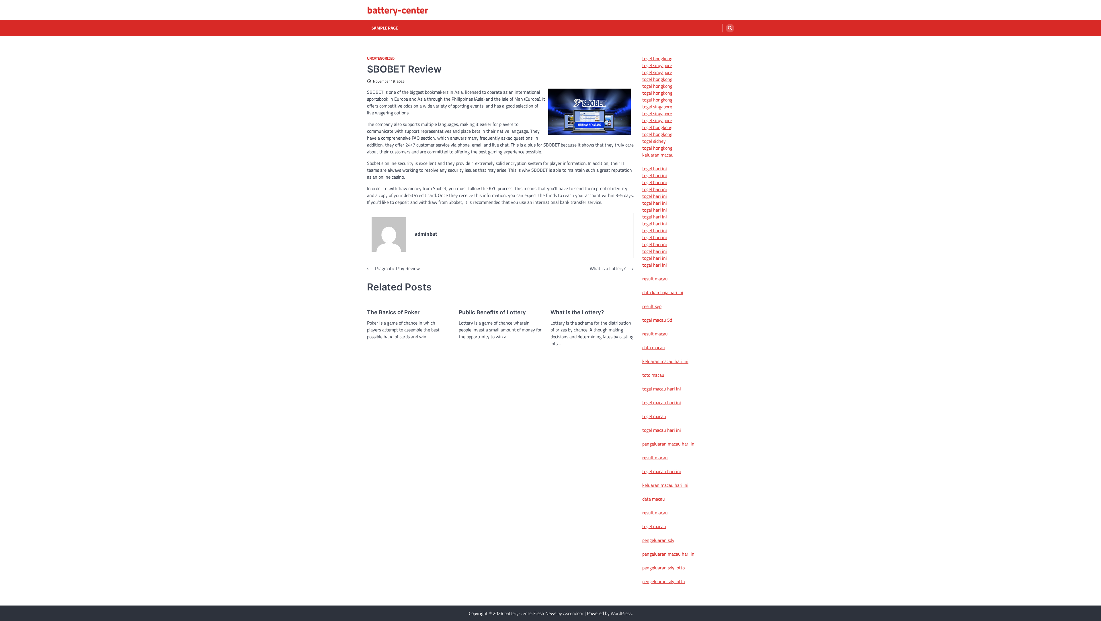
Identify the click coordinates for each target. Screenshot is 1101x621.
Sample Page (385, 28)
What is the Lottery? (577, 312)
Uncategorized (381, 58)
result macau (655, 278)
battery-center (397, 10)
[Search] (730, 28)
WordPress (621, 613)
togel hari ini (654, 258)
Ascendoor (573, 613)
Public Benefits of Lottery (492, 312)
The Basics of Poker (393, 312)
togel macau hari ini (661, 430)
